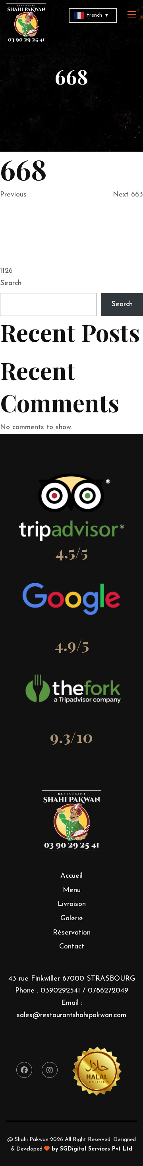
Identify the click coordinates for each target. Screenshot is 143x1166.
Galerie (71, 918)
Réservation (72, 933)
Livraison (72, 904)
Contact (71, 946)
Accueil (71, 876)
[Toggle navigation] (133, 15)
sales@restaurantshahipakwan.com (71, 1015)
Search (10, 283)
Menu (72, 890)
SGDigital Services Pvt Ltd (96, 1149)
